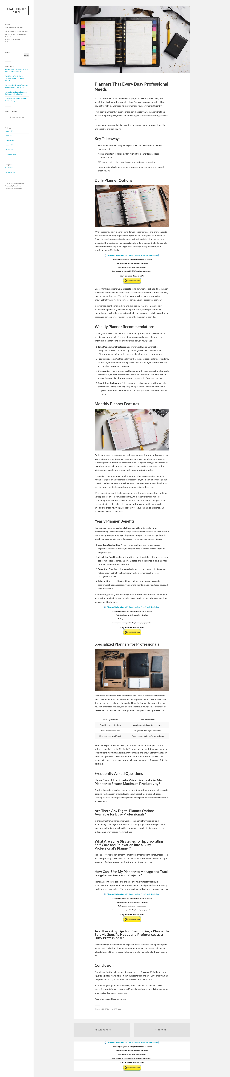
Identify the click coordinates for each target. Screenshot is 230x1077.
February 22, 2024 (102, 1009)
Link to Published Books (16, 31)
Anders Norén (17, 188)
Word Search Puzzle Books (15, 41)
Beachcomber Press (17, 10)
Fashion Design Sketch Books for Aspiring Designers (16, 100)
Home (7, 24)
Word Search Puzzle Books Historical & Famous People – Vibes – (15, 78)
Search (7, 52)
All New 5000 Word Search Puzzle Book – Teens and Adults (16, 70)
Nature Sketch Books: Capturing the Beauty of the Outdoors (16, 93)
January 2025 (9, 131)
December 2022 (10, 154)
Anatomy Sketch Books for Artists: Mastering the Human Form (16, 86)
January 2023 (9, 149)
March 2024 (9, 136)
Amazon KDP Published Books (15, 35)
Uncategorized (10, 172)
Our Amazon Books (14, 28)
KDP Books (9, 168)
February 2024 (10, 140)
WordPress (17, 186)
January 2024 (9, 145)
